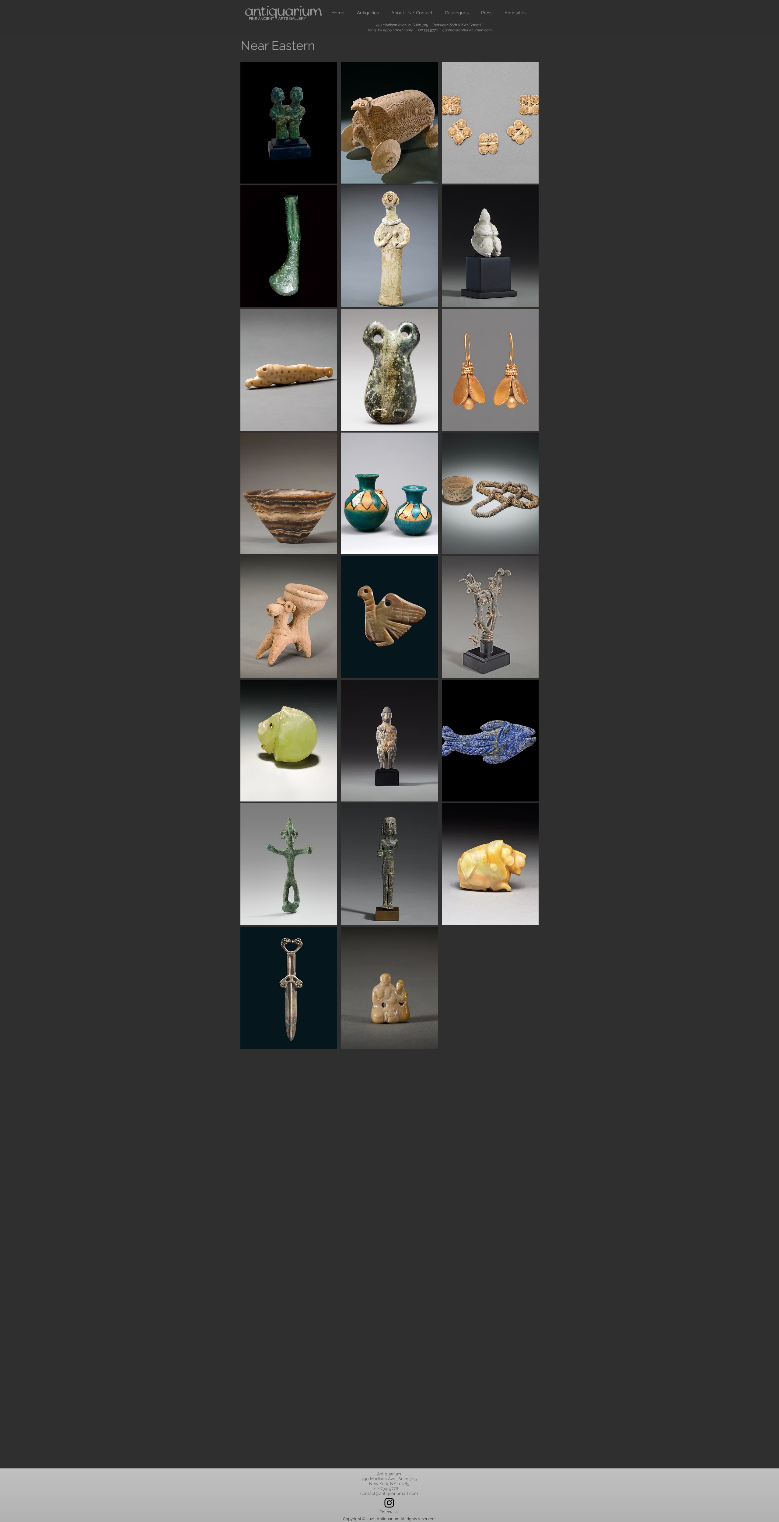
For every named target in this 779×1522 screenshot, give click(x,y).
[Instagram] (389, 1502)
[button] (368, 13)
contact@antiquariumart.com (467, 30)
